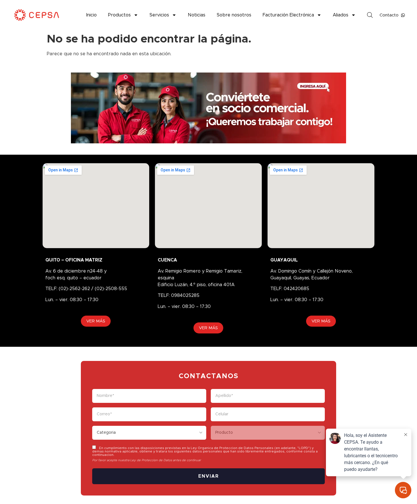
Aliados (340, 15)
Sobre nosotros (234, 15)
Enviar (208, 476)
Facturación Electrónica (288, 15)
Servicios (159, 15)
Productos (119, 15)
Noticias (196, 15)
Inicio (91, 15)
